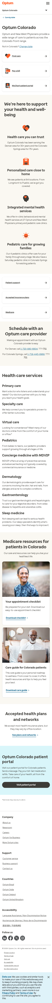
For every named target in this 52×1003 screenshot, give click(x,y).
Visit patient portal (26, 785)
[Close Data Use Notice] (48, 977)
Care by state (10, 17)
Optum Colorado (9, 10)
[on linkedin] (4, 938)
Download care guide (16, 690)
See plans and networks (24, 735)
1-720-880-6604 (29, 349)
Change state (26, 46)
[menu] (48, 3)
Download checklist (16, 618)
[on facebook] (10, 938)
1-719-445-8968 (36, 354)
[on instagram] (22, 938)
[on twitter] (16, 938)
